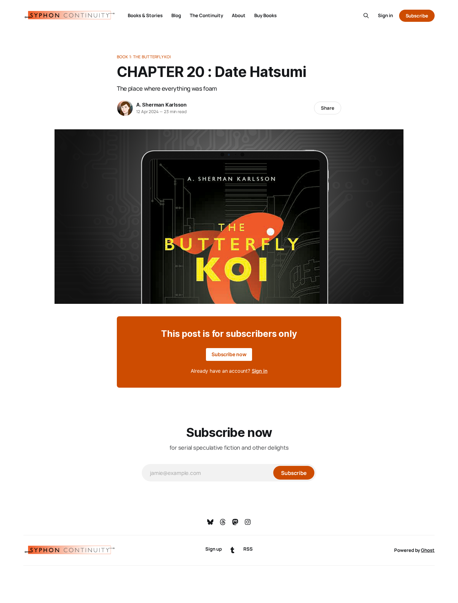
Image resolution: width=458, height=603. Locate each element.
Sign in (385, 15)
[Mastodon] (235, 522)
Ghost (428, 550)
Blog (176, 15)
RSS (248, 549)
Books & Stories (145, 15)
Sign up (213, 549)
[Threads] (223, 522)
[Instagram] (248, 522)
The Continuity (206, 15)
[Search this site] (366, 16)
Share (327, 108)
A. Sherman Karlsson (161, 105)
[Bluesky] (210, 522)
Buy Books (265, 15)
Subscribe (417, 15)
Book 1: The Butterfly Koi (144, 57)
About (239, 15)
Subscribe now (229, 354)
